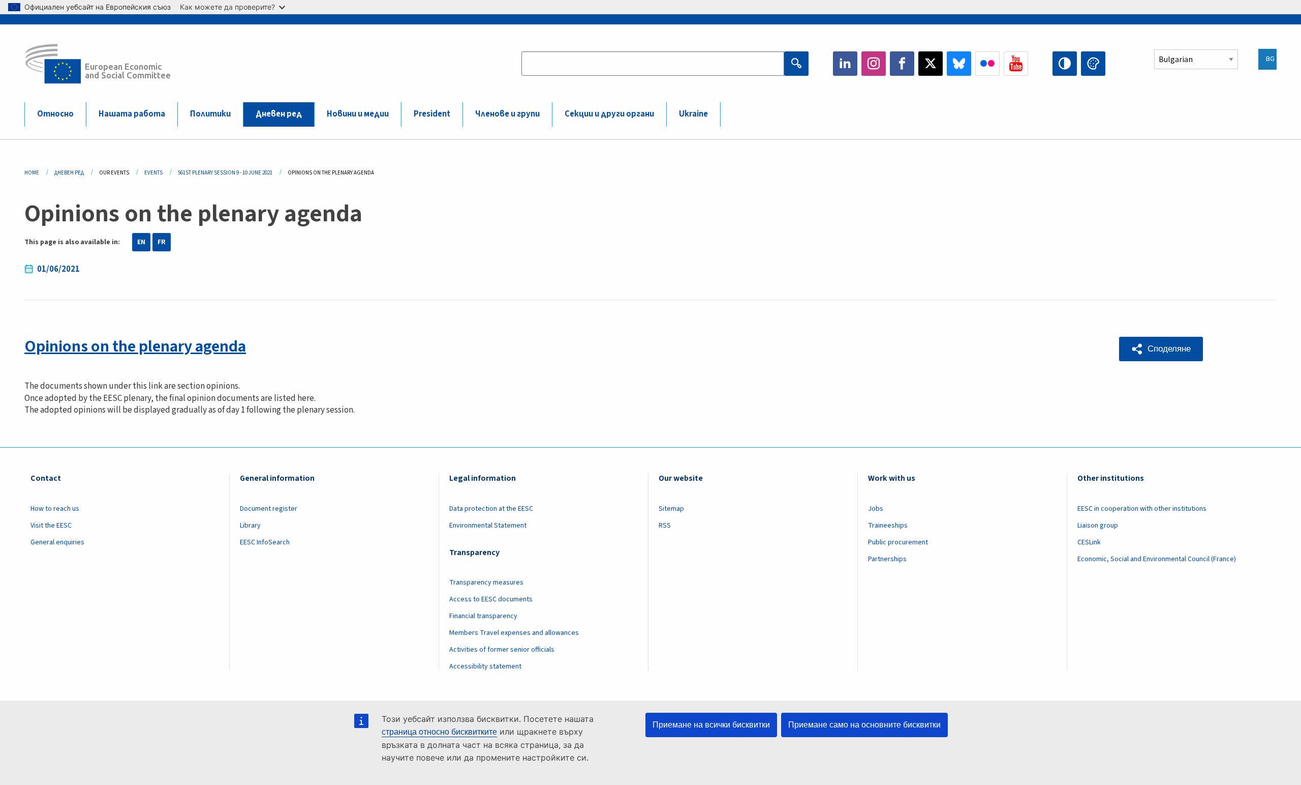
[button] (1161, 349)
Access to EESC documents (491, 599)
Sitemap (671, 509)
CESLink (1089, 542)
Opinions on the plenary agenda (135, 346)
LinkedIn (845, 63)
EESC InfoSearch (265, 542)
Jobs (875, 509)
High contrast (1064, 63)
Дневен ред (279, 114)
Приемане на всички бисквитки (711, 724)
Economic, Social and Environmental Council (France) (1157, 559)
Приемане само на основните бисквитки (864, 724)
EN (141, 242)
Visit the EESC (51, 525)
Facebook (902, 63)
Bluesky (959, 63)
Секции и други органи (609, 114)
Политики (210, 114)
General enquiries (57, 542)
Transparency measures (486, 582)
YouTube (1016, 63)
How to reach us (54, 509)
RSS (665, 525)
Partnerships (887, 559)
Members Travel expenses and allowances (514, 633)
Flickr (987, 63)
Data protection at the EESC (491, 509)
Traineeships (888, 525)
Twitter (930, 63)
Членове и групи (507, 114)
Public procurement (898, 542)
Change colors (1093, 63)
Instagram (873, 63)
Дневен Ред (69, 173)
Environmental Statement (487, 525)
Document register (268, 509)
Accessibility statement (485, 666)
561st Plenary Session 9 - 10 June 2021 (225, 173)
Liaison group (1097, 525)
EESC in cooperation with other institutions (1141, 509)
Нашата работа (132, 114)
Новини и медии (358, 114)
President (432, 114)
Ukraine (693, 114)
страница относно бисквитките (439, 732)
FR (162, 242)
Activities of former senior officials (501, 650)
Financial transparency (483, 616)
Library (250, 525)
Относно (55, 114)
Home (31, 173)
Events (153, 173)
